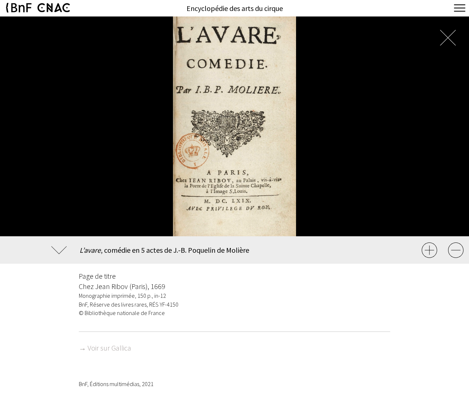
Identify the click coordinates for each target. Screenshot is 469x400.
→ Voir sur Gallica (105, 347)
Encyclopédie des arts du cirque (235, 8)
